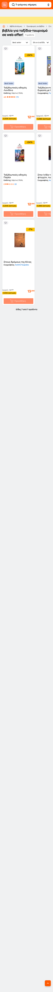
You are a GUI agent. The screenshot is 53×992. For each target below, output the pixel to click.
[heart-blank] (6, 48)
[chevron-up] (48, 983)
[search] (13, 5)
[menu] (5, 5)
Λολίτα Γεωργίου (22, 265)
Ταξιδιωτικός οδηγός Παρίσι (15, 176)
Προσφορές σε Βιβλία (35, 26)
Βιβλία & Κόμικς (16, 26)
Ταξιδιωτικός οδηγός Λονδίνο (15, 89)
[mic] (48, 4)
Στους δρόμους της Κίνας (17, 262)
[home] (3, 26)
